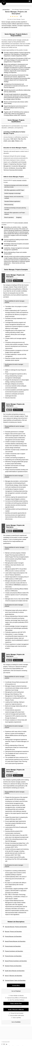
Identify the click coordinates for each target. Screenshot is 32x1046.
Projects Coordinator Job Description (14, 951)
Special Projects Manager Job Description (15, 941)
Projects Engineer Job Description (13, 956)
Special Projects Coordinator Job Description (16, 961)
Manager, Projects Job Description (13, 931)
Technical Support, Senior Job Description (15, 980)
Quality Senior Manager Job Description (15, 970)
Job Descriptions (6, 9)
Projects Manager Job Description (13, 936)
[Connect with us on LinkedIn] (6, 1044)
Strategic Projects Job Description (13, 965)
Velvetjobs (4, 2)
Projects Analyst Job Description (13, 946)
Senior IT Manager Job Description (13, 975)
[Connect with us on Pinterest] (4, 1044)
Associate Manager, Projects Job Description (16, 926)
